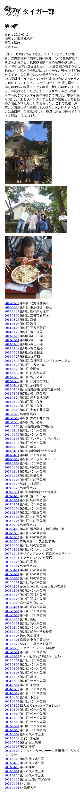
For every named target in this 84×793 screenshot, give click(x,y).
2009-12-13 (12, 471)
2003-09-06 (12, 730)
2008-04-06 (12, 529)
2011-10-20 (12, 422)
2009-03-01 (12, 500)
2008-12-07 (12, 512)
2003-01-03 (12, 783)
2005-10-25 (12, 644)
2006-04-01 (12, 607)
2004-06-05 (12, 697)
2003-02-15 (12, 775)
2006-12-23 (12, 586)
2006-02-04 (12, 615)
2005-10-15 (12, 648)
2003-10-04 (12, 726)
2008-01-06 (12, 545)
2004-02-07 (12, 713)
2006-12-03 (12, 590)
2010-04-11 (12, 455)
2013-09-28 (12, 352)
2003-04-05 (12, 767)
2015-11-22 (12, 311)
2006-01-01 (12, 623)
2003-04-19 (12, 763)
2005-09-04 (12, 656)
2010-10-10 (12, 447)
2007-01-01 (12, 582)
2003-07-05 (12, 742)
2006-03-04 (12, 611)
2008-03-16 (12, 533)
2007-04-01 (12, 570)
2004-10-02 (12, 693)
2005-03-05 (12, 668)
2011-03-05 (12, 426)
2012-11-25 (12, 377)
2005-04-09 (12, 664)
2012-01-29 (12, 405)
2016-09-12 (12, 303)
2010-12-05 (12, 438)
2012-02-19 (12, 401)
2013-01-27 (12, 368)
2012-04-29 (12, 385)
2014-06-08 (12, 323)
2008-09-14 (12, 525)
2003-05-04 (12, 750)
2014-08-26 (12, 319)
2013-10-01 (12, 340)
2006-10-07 (12, 598)
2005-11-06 (12, 635)
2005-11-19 (12, 631)
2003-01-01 (12, 787)
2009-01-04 (12, 508)
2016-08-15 (12, 307)
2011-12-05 (12, 410)
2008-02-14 (12, 537)
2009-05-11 (12, 492)
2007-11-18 (12, 553)
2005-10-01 (12, 652)
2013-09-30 (12, 344)
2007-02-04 (12, 578)
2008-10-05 (12, 520)
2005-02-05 (12, 672)
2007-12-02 (12, 549)
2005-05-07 (12, 660)
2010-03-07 (12, 459)
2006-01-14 (12, 619)
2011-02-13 (12, 430)
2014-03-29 (12, 332)
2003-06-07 (12, 746)
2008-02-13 (12, 541)
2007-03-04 (12, 574)
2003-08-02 (12, 734)
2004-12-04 (12, 685)
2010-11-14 (12, 442)
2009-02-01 (12, 504)
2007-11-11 (12, 557)
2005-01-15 (12, 676)
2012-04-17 (12, 389)
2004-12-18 (12, 681)
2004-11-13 (12, 689)
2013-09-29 (12, 348)
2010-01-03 (12, 467)
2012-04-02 (12, 393)
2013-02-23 (12, 364)
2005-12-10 (12, 627)
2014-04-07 (12, 327)
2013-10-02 (12, 336)
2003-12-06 (12, 722)
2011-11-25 (12, 414)
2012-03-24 (12, 397)
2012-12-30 (12, 373)
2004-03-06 (12, 709)
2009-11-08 (12, 475)
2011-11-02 (12, 418)
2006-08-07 (12, 603)
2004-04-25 (12, 705)
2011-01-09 (12, 434)
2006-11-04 (12, 594)
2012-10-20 (12, 381)
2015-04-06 (12, 315)
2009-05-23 (12, 488)
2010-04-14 (12, 451)
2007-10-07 (12, 561)
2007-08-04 (12, 566)
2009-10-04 (12, 479)
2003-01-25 (12, 779)
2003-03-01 (12, 771)
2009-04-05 (12, 496)
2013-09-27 (12, 356)
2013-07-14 (12, 360)
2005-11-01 (12, 639)
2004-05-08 (12, 701)
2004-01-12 (12, 717)
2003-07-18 (12, 738)
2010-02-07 (12, 463)
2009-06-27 (12, 483)
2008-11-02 (12, 516)
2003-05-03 (12, 759)
